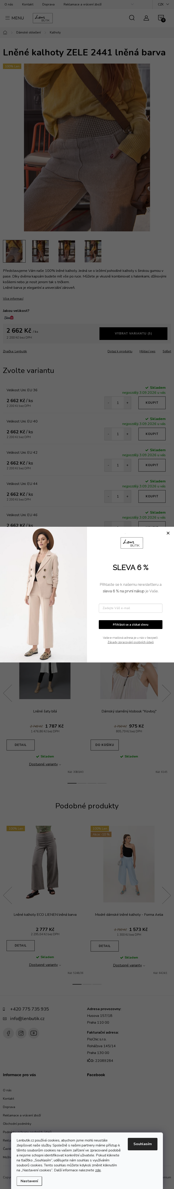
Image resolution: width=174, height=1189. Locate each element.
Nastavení (29, 1181)
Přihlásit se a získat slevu (130, 624)
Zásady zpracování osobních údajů (131, 642)
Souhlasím (142, 1144)
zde (98, 1170)
